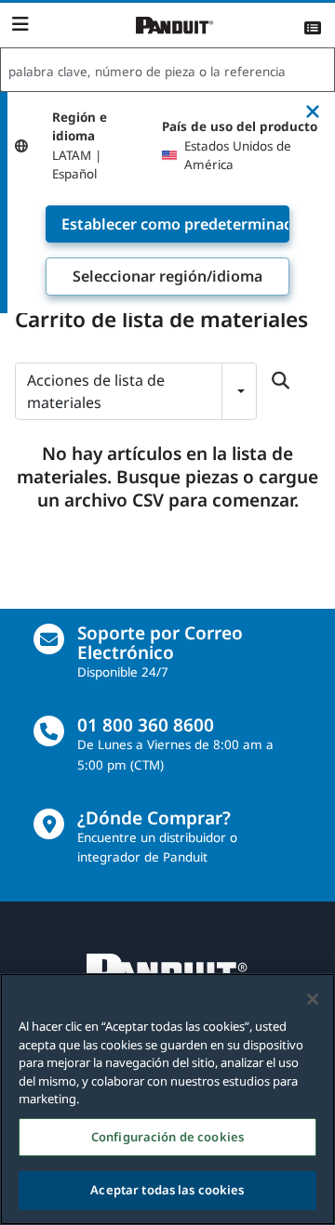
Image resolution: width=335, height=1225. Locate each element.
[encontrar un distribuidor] (49, 824)
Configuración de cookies (167, 1136)
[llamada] (49, 731)
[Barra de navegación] (20, 24)
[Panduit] (175, 25)
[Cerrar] (312, 999)
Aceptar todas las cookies (167, 1189)
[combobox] (167, 70)
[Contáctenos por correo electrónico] (49, 639)
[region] (167, 1099)
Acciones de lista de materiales (96, 391)
